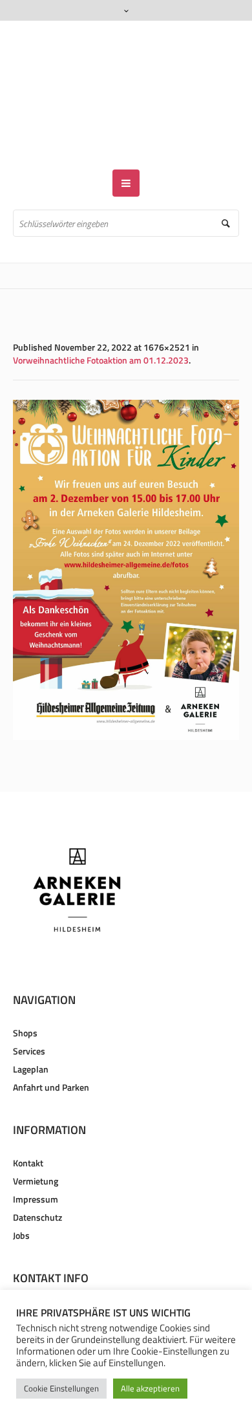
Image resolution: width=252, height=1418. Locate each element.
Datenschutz (37, 1179)
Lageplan (30, 1031)
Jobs (21, 1198)
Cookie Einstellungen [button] (61, 1388)
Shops (25, 995)
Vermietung (35, 1143)
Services (29, 1013)
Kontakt (28, 1125)
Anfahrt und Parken (51, 1049)
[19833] (126, 532)
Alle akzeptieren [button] (150, 1388)
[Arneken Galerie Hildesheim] (126, 76)
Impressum (35, 1161)
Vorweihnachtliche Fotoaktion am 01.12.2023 (101, 322)
